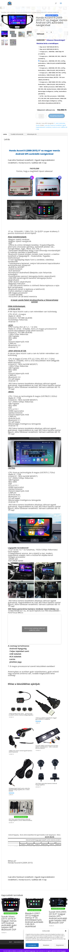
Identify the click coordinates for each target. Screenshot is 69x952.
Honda (37, 125)
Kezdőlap (3, 12)
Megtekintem (60, 945)
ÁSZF (10, 942)
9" (54, 123)
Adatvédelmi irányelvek (21, 942)
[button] (65, 931)
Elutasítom (46, 945)
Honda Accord (56, 127)
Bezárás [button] (63, 951)
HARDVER (51, 41)
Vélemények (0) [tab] (31, 134)
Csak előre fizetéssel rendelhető (53, 125)
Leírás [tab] (5, 134)
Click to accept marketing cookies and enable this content (34, 452)
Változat (40, 34)
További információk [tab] (17, 134)
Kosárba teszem (56, 116)
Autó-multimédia (11, 12)
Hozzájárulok (32, 945)
